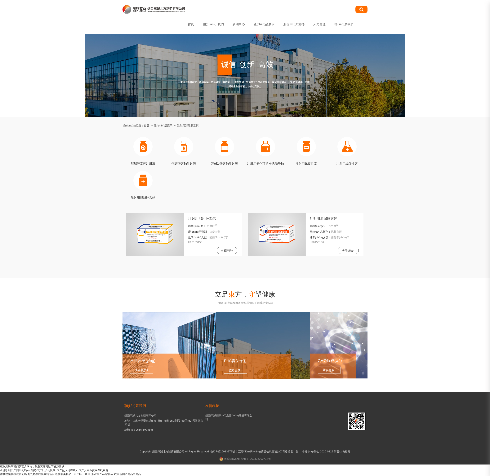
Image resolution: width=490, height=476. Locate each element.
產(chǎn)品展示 (264, 24)
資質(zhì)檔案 (342, 451)
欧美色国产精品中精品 (127, 474)
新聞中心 (239, 24)
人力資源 (319, 24)
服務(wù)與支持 (294, 24)
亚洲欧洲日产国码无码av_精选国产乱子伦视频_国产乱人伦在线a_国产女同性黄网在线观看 (54, 470)
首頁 (191, 24)
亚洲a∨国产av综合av (100, 474)
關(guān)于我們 (213, 24)
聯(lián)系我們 (344, 24)
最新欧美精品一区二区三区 (71, 474)
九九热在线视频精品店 (41, 474)
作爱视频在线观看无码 (13, 474)
